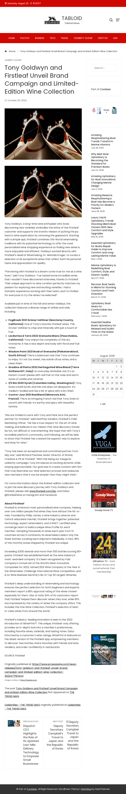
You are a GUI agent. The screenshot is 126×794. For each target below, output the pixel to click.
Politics (25, 38)
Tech (52, 38)
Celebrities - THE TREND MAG (22, 705)
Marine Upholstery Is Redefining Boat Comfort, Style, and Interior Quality (103, 270)
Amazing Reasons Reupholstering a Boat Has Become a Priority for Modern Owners (103, 201)
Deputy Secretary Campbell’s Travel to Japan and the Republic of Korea (55, 735)
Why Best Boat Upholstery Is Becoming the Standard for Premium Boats (100, 160)
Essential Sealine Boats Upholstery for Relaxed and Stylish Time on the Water (103, 327)
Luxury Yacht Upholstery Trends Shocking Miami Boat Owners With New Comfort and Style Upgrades (103, 225)
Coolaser (105, 89)
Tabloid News (72, 23)
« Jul (102, 404)
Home (12, 38)
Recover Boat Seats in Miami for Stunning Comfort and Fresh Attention (103, 289)
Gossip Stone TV (104, 510)
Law (115, 38)
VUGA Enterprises (100, 455)
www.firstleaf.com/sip (43, 491)
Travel (64, 38)
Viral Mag (86, 789)
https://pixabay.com (28, 680)
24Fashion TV (100, 561)
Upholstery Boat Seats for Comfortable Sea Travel (101, 308)
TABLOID (72, 18)
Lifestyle (103, 38)
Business (39, 38)
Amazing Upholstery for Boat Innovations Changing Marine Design (103, 180)
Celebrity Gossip (83, 38)
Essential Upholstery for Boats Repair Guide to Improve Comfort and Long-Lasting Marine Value (103, 249)
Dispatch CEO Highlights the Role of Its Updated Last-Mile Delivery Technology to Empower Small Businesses (31, 743)
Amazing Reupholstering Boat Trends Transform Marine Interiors (103, 139)
